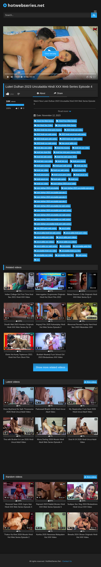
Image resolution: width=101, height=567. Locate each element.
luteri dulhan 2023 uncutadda (47, 188)
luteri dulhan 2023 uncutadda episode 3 (51, 197)
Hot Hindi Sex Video (44, 125)
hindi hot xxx (62, 161)
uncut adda (66, 228)
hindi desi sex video (44, 148)
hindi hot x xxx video (44, 161)
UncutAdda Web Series (67, 125)
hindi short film (79, 170)
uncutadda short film (65, 255)
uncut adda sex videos (45, 242)
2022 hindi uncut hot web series (74, 134)
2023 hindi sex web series (72, 139)
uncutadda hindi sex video (46, 251)
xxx (38, 260)
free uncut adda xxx (69, 143)
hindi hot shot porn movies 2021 (68, 152)
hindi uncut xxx (42, 179)
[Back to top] (93, 559)
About (42, 93)
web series (82, 255)
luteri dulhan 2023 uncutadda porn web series (54, 210)
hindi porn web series (63, 166)
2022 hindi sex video (74, 130)
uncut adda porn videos (67, 237)
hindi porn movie (79, 161)
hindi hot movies (63, 148)
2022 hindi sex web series (46, 134)
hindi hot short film (44, 152)
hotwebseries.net (25, 5)
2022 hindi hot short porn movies (49, 130)
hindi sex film (82, 166)
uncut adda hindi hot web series (49, 233)
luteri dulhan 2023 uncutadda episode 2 (51, 193)
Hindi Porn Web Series (67, 121)
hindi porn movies (43, 166)
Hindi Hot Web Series (45, 121)
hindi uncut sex (81, 175)
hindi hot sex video (82, 148)
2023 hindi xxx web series (46, 143)
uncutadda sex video (44, 255)
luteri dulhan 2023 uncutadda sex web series (53, 215)
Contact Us (67, 561)
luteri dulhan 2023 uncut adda (64, 184)
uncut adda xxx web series (47, 246)
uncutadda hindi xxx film (71, 251)
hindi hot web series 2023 (66, 157)
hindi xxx (74, 179)
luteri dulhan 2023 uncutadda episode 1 (78, 188)
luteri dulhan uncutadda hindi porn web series (54, 224)
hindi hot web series (44, 157)
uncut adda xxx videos (67, 242)
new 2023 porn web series (46, 228)
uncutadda (66, 246)
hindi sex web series (61, 170)
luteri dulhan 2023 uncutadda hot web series (53, 206)
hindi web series (59, 179)
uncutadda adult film (83, 246)
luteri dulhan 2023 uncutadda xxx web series (53, 219)
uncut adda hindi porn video (76, 233)
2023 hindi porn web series (47, 139)
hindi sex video (42, 170)
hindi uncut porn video (62, 175)
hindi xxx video (42, 184)
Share (60, 93)
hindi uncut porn (43, 175)
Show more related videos (50, 367)
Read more (63, 111)
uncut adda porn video (45, 237)
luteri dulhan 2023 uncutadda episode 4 (51, 201)
